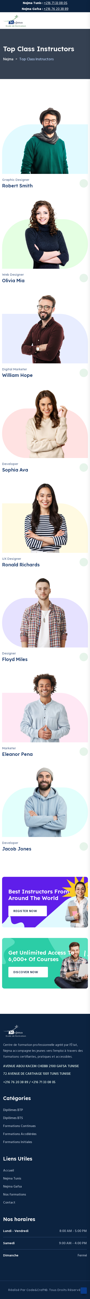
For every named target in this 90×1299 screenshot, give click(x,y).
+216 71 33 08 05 (55, 3)
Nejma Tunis (12, 1178)
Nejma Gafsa (12, 1186)
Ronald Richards (21, 565)
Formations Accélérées (19, 1134)
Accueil (8, 1170)
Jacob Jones (16, 849)
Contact (9, 1202)
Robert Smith (17, 186)
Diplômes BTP (13, 1110)
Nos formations (14, 1194)
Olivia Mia (13, 280)
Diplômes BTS (13, 1118)
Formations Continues (19, 1126)
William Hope (17, 375)
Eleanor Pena (17, 754)
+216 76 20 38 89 (56, 9)
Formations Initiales (17, 1142)
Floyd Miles (15, 659)
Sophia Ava (15, 470)
